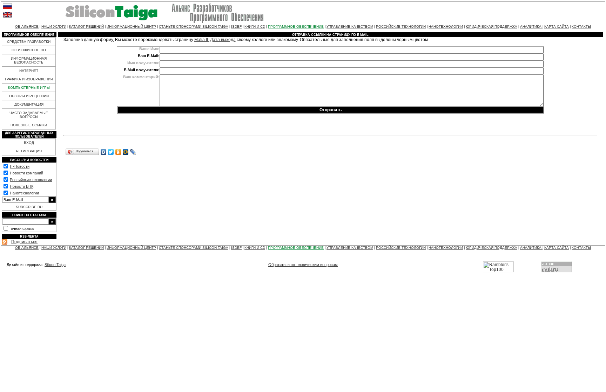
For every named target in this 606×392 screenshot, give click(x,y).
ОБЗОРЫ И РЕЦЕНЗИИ (29, 96)
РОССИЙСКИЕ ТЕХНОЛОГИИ (401, 26)
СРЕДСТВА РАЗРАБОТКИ (28, 42)
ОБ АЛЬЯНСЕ (27, 26)
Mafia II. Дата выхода (215, 39)
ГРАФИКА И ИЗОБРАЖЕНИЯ (29, 79)
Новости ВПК (21, 186)
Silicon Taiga (55, 265)
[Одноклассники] (118, 152)
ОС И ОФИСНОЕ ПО (29, 50)
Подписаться (24, 241)
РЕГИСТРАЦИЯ (29, 151)
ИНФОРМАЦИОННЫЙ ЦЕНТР (131, 26)
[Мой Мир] (125, 152)
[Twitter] (111, 152)
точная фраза (21, 228)
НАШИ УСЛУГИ (53, 26)
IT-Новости (19, 166)
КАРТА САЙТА (556, 26)
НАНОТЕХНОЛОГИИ (446, 26)
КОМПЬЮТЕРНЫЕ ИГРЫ (29, 87)
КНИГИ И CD (254, 26)
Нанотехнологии (24, 193)
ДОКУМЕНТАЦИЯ (28, 104)
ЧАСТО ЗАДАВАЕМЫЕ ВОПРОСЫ (28, 115)
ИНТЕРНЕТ (28, 71)
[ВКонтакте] (103, 152)
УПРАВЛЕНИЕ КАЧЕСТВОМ (349, 26)
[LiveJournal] (133, 152)
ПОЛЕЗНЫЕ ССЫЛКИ (29, 125)
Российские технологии (31, 180)
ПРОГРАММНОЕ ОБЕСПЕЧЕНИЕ (296, 26)
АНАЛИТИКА (531, 26)
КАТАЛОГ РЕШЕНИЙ (86, 26)
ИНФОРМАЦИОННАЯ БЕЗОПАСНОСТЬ (29, 60)
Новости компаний (26, 173)
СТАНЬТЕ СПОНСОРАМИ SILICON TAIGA (193, 26)
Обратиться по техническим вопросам (303, 265)
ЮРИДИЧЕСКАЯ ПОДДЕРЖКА (491, 26)
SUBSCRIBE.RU (29, 207)
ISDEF (236, 26)
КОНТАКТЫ (581, 26)
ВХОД (29, 143)
